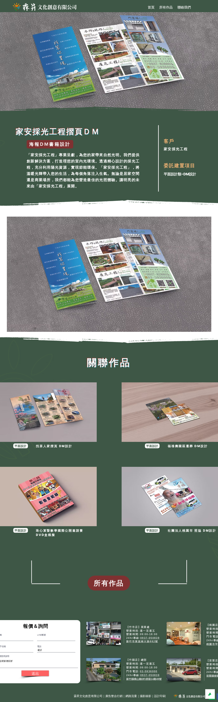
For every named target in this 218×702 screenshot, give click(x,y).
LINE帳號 (41, 635)
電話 (39, 646)
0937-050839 (150, 638)
